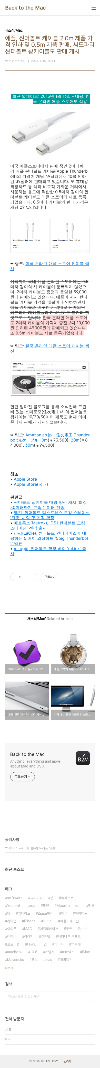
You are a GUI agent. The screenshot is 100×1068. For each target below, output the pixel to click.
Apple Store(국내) (31, 484)
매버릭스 (68, 952)
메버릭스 (66, 960)
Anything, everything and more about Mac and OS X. (35, 763)
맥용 (91, 906)
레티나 (11, 936)
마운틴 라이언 (37, 944)
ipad (83, 929)
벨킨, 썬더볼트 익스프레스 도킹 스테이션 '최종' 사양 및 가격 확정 (50, 515)
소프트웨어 (45, 913)
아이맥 (28, 936)
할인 (46, 906)
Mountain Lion (69, 906)
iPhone (30, 921)
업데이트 (24, 913)
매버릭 (59, 944)
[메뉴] (94, 8)
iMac (86, 952)
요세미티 (36, 898)
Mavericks (15, 960)
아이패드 (81, 913)
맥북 (35, 960)
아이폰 (11, 929)
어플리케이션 (49, 929)
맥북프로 (67, 898)
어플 (64, 913)
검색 (90, 997)
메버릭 (48, 921)
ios (32, 906)
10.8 (33, 952)
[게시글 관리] (32, 577)
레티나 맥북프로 (69, 936)
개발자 (49, 952)
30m (29, 445)
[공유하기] (26, 577)
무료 (69, 929)
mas (48, 960)
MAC (28, 929)
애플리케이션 (69, 921)
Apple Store (25, 479)
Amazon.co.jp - (40, 434)
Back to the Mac (25, 7)
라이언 (11, 921)
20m (75, 440)
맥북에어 (77, 944)
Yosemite (15, 906)
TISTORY (51, 1061)
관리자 (67, 1061)
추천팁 (45, 936)
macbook (15, 952)
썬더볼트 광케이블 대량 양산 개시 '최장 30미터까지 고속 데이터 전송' (48, 505)
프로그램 (13, 944)
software (15, 898)
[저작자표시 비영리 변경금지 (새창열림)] (67, 577)
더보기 (9, 968)
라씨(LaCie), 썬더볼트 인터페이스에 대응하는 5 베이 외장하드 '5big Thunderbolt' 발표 (49, 538)
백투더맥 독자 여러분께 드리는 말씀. (30, 848)
